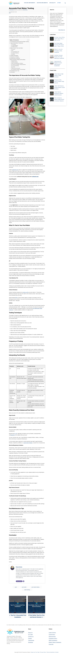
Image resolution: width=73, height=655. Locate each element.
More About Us (61, 29)
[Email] (23, 581)
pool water (24, 587)
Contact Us (30, 636)
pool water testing (35, 587)
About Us (30, 632)
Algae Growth (14, 60)
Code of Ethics (52, 632)
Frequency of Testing (14, 56)
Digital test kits (14, 46)
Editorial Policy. (25, 9)
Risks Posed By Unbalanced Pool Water (17, 59)
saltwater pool (15, 169)
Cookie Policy (52, 634)
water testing (27, 589)
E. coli (15, 433)
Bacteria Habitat (15, 62)
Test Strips (14, 44)
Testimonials (31, 640)
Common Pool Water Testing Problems (19, 64)
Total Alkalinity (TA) (15, 51)
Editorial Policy (52, 636)
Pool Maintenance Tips (14, 70)
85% (16, 297)
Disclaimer (30, 642)
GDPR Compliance (53, 640)
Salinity (13, 54)
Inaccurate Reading (15, 65)
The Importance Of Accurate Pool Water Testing (19, 41)
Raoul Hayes (12, 9)
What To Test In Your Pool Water (16, 48)
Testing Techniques (14, 55)
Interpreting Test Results (15, 58)
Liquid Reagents (15, 45)
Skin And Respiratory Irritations (17, 63)
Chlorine (13, 49)
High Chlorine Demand (16, 68)
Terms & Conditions (51, 652)
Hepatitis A (13, 435)
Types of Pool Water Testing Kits (16, 43)
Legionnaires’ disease (27, 442)
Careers (30, 638)
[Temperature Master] (14, 2)
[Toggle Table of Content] (27, 40)
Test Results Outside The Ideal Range (18, 69)
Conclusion (12, 72)
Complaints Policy (53, 638)
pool (16, 587)
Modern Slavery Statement (55, 642)
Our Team (30, 634)
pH (12, 50)
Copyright (51, 644)
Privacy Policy (43, 652)
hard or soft (25, 292)
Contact (57, 652)
